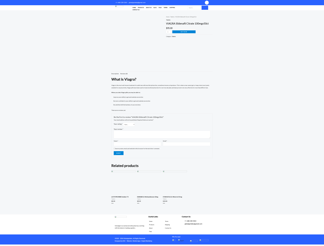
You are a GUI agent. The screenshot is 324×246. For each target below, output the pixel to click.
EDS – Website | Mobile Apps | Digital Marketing (137, 241)
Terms (165, 7)
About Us (149, 7)
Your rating (118, 124)
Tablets (172, 17)
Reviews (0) (123, 73)
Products (141, 7)
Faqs (160, 7)
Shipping (172, 7)
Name (116, 141)
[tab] (115, 74)
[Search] (205, 8)
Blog (155, 7)
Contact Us (135, 9)
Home (134, 7)
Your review (118, 129)
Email (165, 141)
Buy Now (184, 31)
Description (115, 73)
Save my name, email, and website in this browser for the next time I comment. (137, 148)
